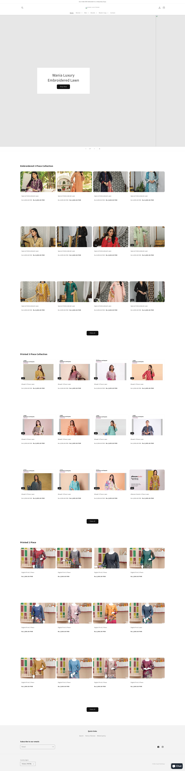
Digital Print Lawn (136, 627)
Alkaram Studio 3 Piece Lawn (140, 494)
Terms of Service (90, 736)
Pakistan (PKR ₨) (27, 764)
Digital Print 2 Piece (27, 572)
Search (81, 736)
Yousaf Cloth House (160, 764)
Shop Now (92, 87)
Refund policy (101, 736)
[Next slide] (94, 149)
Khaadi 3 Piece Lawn (27, 384)
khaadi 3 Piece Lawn (137, 384)
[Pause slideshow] (99, 149)
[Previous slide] (86, 149)
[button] (22, 8)
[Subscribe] (53, 747)
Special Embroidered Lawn (30, 196)
